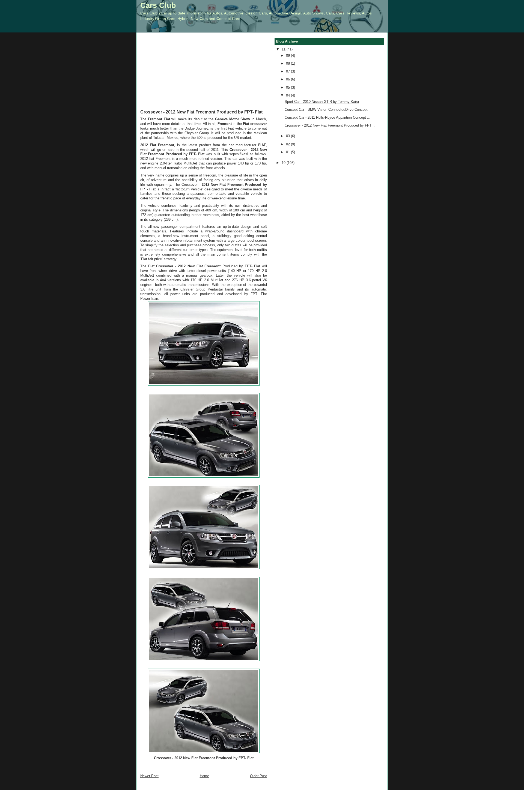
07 (288, 71)
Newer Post (149, 776)
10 (284, 163)
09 (288, 55)
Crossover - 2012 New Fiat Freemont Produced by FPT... (330, 125)
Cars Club (158, 5)
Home (204, 776)
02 (288, 144)
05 (288, 87)
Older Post (258, 776)
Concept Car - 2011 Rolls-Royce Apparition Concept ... (327, 117)
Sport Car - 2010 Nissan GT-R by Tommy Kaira (322, 102)
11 (284, 49)
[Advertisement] (204, 75)
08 (288, 63)
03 (288, 136)
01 (288, 152)
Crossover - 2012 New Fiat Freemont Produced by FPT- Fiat (201, 111)
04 (288, 95)
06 (288, 79)
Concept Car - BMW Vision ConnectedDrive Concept (326, 109)
